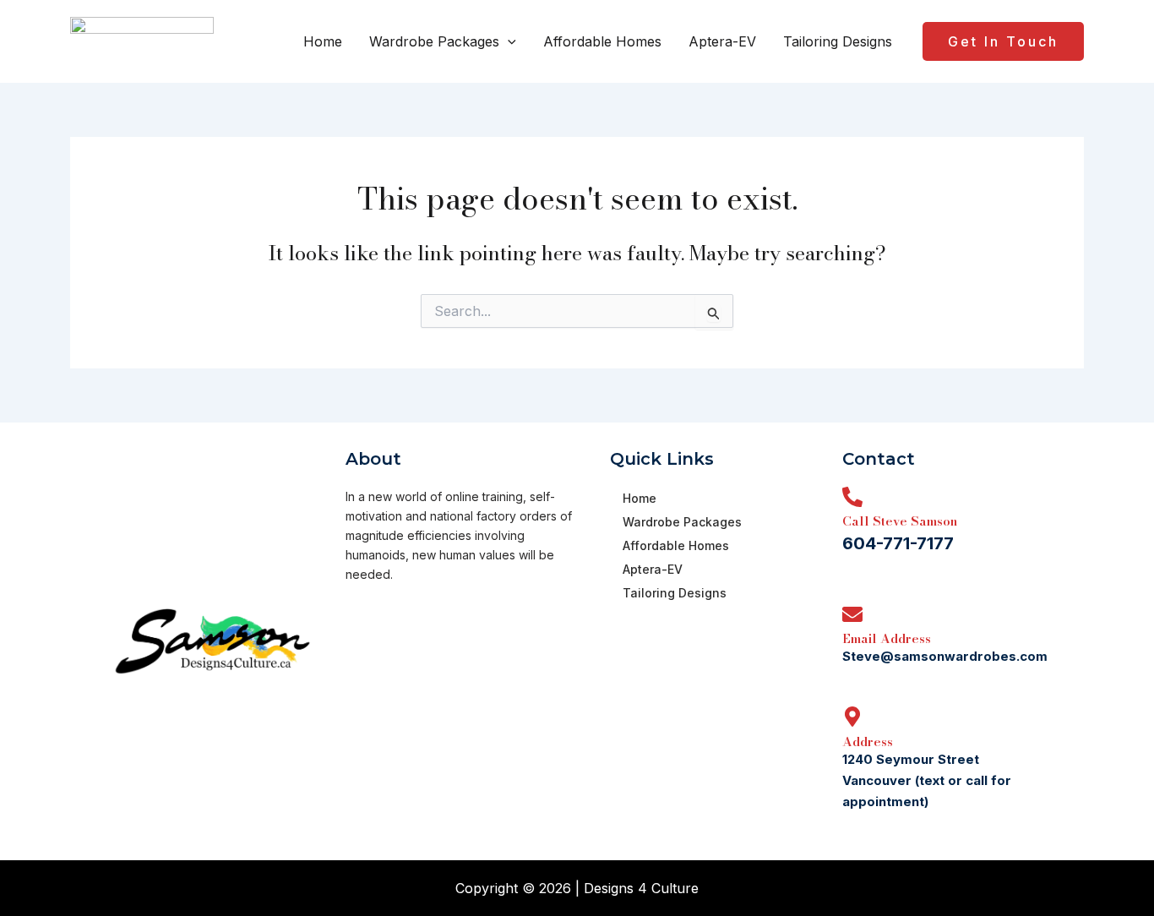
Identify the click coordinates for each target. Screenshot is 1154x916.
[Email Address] (852, 614)
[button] (507, 41)
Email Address (886, 638)
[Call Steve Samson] (852, 497)
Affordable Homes (602, 41)
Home (322, 41)
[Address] (852, 716)
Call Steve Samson (899, 521)
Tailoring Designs (837, 41)
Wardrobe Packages (434, 41)
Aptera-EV (722, 41)
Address (867, 741)
